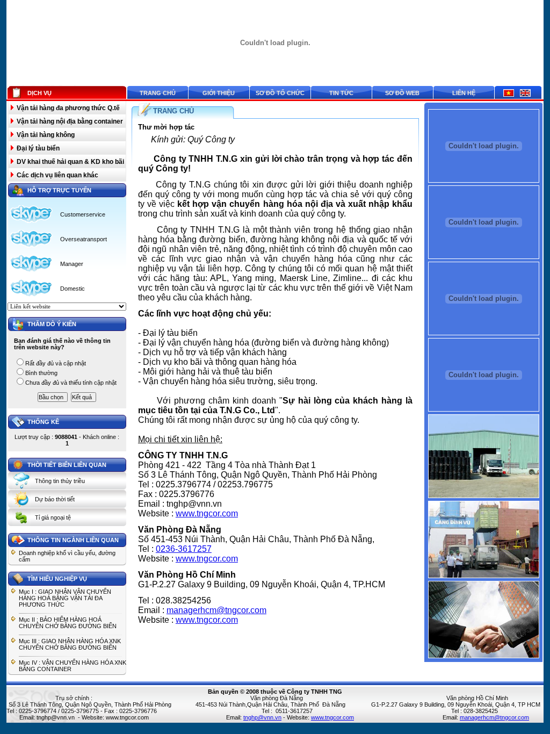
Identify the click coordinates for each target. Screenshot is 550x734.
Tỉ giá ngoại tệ (53, 517)
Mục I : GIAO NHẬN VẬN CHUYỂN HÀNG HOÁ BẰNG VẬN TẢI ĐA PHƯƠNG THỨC (65, 598)
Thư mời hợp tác (166, 127)
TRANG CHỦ (173, 111)
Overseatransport (83, 239)
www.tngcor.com (207, 513)
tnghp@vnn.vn (56, 717)
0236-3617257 (184, 548)
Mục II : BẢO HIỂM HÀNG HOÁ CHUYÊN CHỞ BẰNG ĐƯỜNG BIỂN (68, 622)
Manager (71, 264)
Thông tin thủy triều (60, 481)
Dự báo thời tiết (55, 499)
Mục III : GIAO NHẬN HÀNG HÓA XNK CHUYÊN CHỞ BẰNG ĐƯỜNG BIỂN (70, 644)
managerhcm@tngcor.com (216, 610)
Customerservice (82, 214)
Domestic (72, 288)
